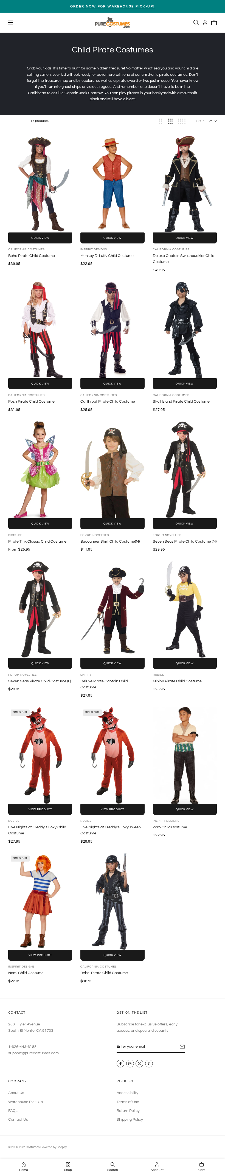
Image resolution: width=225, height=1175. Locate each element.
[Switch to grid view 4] (181, 121)
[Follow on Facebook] (120, 1064)
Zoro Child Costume (170, 827)
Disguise (15, 535)
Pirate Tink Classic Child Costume (37, 541)
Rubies (158, 675)
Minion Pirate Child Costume (177, 681)
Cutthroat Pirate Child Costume (107, 401)
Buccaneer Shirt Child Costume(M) (110, 541)
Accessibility (127, 1093)
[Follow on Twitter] (139, 1064)
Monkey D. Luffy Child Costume (107, 256)
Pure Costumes (29, 1147)
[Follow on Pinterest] (149, 1064)
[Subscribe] (182, 1046)
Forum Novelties (94, 535)
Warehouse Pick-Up (25, 1102)
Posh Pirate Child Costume (31, 401)
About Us (16, 1093)
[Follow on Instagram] (130, 1064)
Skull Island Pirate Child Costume (181, 401)
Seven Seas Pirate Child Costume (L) (39, 681)
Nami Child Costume (26, 973)
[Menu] (10, 22)
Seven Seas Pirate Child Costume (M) (184, 541)
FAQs (13, 1111)
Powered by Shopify (53, 1147)
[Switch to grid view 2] (160, 121)
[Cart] (214, 22)
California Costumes (26, 249)
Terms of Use (128, 1102)
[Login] (205, 22)
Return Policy (128, 1111)
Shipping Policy (130, 1119)
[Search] (196, 22)
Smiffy (85, 675)
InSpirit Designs (93, 249)
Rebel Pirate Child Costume (104, 973)
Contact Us (18, 1119)
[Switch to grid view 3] (170, 121)
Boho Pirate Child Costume (31, 256)
